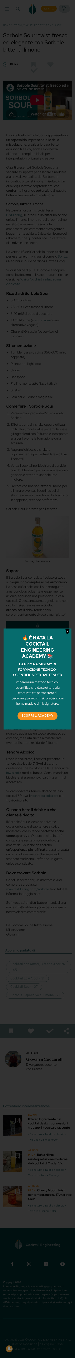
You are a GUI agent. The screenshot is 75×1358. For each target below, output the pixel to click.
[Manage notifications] (9, 1348)
